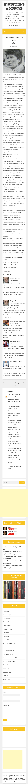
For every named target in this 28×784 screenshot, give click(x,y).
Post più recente (7, 383)
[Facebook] (8, 25)
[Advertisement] (14, 503)
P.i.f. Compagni (7, 650)
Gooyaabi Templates (17, 781)
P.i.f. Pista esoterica (8, 658)
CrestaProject (12, 778)
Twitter (7, 265)
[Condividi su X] (7, 271)
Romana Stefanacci (14, 37)
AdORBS (5, 611)
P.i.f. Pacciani (7, 654)
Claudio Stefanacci (14, 75)
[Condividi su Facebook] (9, 271)
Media (5, 640)
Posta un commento (10, 472)
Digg (14, 267)
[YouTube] (10, 25)
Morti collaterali (8, 643)
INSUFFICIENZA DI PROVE (14, 6)
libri (4, 636)
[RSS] (18, 25)
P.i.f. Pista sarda (7, 661)
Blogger (17, 776)
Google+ (14, 265)
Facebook (15, 262)
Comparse (6, 614)
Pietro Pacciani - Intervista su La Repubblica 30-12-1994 (16, 344)
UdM (4, 675)
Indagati (5, 625)
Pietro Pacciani (7, 665)
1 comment (14, 46)
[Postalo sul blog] (6, 271)
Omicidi (5, 647)
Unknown (11, 394)
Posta (4, 668)
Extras (5, 622)
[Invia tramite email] (4, 271)
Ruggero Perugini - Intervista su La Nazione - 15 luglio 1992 (17, 303)
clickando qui (12, 554)
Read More (10, 297)
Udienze (5, 672)
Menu (5, 31)
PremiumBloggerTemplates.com (17, 779)
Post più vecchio (20, 383)
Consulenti (6, 618)
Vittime (5, 679)
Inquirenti (6, 629)
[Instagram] (16, 25)
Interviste (14, 44)
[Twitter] (12, 25)
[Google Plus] (14, 25)
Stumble (7, 267)
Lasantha (5, 779)
